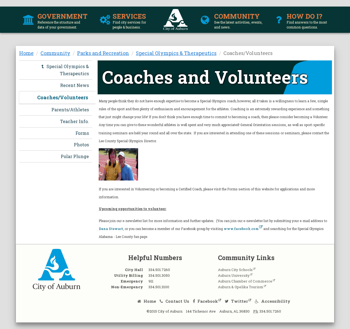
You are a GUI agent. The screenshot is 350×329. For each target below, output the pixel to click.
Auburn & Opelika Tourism (240, 286)
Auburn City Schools (235, 269)
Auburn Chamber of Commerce (245, 281)
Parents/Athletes (70, 109)
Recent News (74, 85)
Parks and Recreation (103, 53)
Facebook (207, 301)
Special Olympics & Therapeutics (176, 53)
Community (55, 53)
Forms (82, 133)
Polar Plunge (75, 156)
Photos (81, 144)
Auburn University (234, 275)
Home (26, 53)
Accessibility (275, 301)
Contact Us (176, 301)
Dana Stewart (111, 228)
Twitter (239, 301)
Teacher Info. (74, 121)
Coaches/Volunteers (62, 97)
